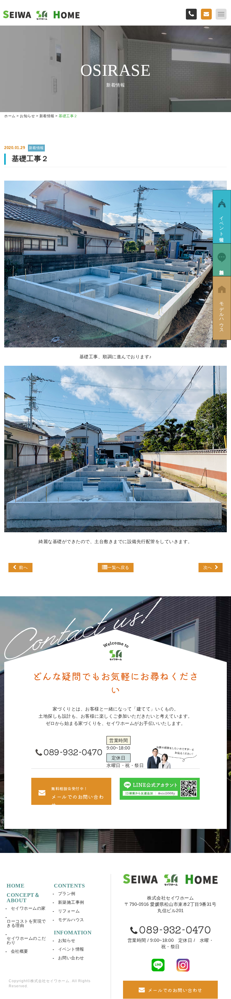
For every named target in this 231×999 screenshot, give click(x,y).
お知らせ (66, 940)
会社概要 (19, 951)
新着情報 (36, 148)
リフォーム (69, 911)
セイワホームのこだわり (26, 940)
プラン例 (66, 893)
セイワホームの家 (28, 908)
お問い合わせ (71, 958)
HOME (15, 885)
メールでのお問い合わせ (175, 990)
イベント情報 (71, 949)
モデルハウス (71, 920)
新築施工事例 (71, 902)
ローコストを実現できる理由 (26, 923)
